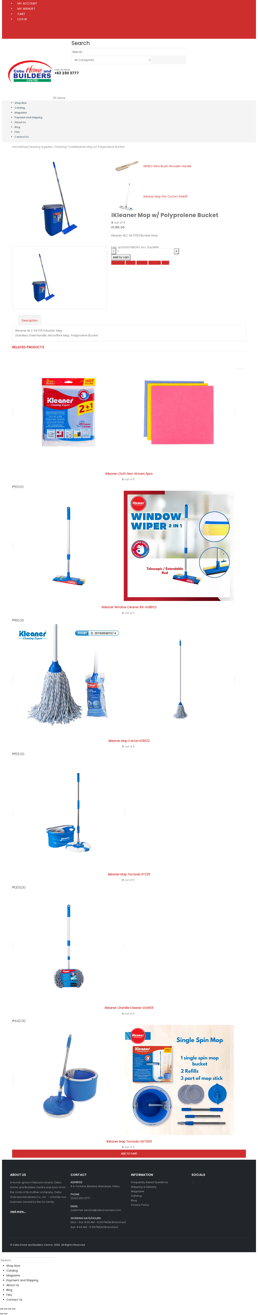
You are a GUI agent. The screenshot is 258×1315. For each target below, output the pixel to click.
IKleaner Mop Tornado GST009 (129, 1141)
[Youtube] (193, 1182)
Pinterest (154, 263)
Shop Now (13, 1266)
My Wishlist (26, 9)
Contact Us (21, 137)
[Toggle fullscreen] (5, 1308)
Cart (21, 14)
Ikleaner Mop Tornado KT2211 (129, 874)
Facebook (118, 263)
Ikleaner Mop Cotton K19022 (129, 741)
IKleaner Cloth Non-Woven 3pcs (129, 474)
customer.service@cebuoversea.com (96, 1210)
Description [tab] (30, 320)
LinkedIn (142, 263)
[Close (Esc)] (13, 1308)
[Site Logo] (30, 71)
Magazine (13, 1275)
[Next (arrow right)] (5, 1313)
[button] (81, 43)
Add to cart (121, 257)
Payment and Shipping (28, 117)
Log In (22, 19)
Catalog (12, 1271)
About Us (20, 122)
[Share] (9, 1308)
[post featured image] (124, 412)
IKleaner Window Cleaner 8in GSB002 (129, 607)
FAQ (9, 1295)
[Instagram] (194, 1182)
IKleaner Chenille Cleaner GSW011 (129, 1008)
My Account (27, 3)
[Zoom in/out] (1, 1308)
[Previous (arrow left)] (1, 1313)
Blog (9, 1290)
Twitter (131, 263)
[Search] (155, 60)
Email (165, 263)
